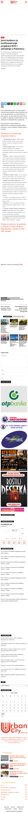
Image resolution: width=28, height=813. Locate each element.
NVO (16, 299)
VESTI (3, 37)
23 (25, 708)
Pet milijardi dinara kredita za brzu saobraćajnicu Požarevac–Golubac (14, 344)
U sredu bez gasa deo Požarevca (14, 326)
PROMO (15, 808)
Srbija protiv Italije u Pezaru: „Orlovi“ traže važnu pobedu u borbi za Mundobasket (13, 660)
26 (10, 711)
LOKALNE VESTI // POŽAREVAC (8, 787)
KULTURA (3, 797)
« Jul (2, 716)
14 (18, 705)
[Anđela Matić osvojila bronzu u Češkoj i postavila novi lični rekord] (5, 766)
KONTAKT (21, 808)
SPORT (11, 768)
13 (14, 705)
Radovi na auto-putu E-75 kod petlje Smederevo (12, 665)
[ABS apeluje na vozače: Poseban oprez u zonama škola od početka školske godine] (5, 774)
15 (21, 705)
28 (18, 711)
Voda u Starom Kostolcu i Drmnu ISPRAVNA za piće (6, 308)
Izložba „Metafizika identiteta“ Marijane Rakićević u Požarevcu (13, 675)
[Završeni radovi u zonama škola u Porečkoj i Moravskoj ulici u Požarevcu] (5, 758)
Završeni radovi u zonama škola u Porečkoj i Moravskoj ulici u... (18, 757)
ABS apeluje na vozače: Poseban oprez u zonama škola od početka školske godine (13, 649)
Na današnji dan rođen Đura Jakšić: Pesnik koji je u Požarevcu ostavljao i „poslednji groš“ (23, 344)
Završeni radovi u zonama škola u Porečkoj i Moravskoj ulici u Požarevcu (12, 638)
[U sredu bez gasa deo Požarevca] (14, 322)
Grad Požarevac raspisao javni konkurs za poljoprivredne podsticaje (22, 327)
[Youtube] (18, 745)
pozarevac (20, 299)
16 (25, 705)
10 (3, 705)
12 (10, 705)
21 (18, 708)
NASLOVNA (6, 807)
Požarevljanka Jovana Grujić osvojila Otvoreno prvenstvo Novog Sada (21, 309)
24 (3, 711)
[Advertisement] (14, 19)
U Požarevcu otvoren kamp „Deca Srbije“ (4, 342)
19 (10, 708)
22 (21, 708)
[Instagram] (12, 745)
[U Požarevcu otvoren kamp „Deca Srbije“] (5, 337)
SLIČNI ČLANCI (7, 316)
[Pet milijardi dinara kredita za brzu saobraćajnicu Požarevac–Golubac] (14, 337)
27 (14, 711)
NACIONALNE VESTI (14, 776)
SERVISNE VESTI (5, 794)
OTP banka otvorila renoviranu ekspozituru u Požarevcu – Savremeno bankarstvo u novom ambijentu (5, 329)
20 (14, 708)
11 (6, 705)
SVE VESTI (13, 807)
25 (6, 711)
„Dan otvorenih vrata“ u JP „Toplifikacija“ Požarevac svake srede (13, 670)
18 (6, 708)
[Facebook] (9, 745)
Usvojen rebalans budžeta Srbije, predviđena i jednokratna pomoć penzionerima (12, 655)
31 (3, 713)
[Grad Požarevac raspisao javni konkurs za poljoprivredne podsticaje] (23, 322)
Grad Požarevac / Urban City (13, 297)
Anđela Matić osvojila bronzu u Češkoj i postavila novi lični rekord (14, 644)
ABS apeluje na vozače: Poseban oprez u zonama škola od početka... (18, 773)
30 (25, 711)
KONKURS (12, 299)
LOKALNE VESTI (8, 808)
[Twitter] (15, 745)
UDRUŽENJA (3, 300)
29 (21, 711)
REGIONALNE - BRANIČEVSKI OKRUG (10, 792)
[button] (25, 2)
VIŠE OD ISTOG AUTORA (18, 316)
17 (3, 708)
